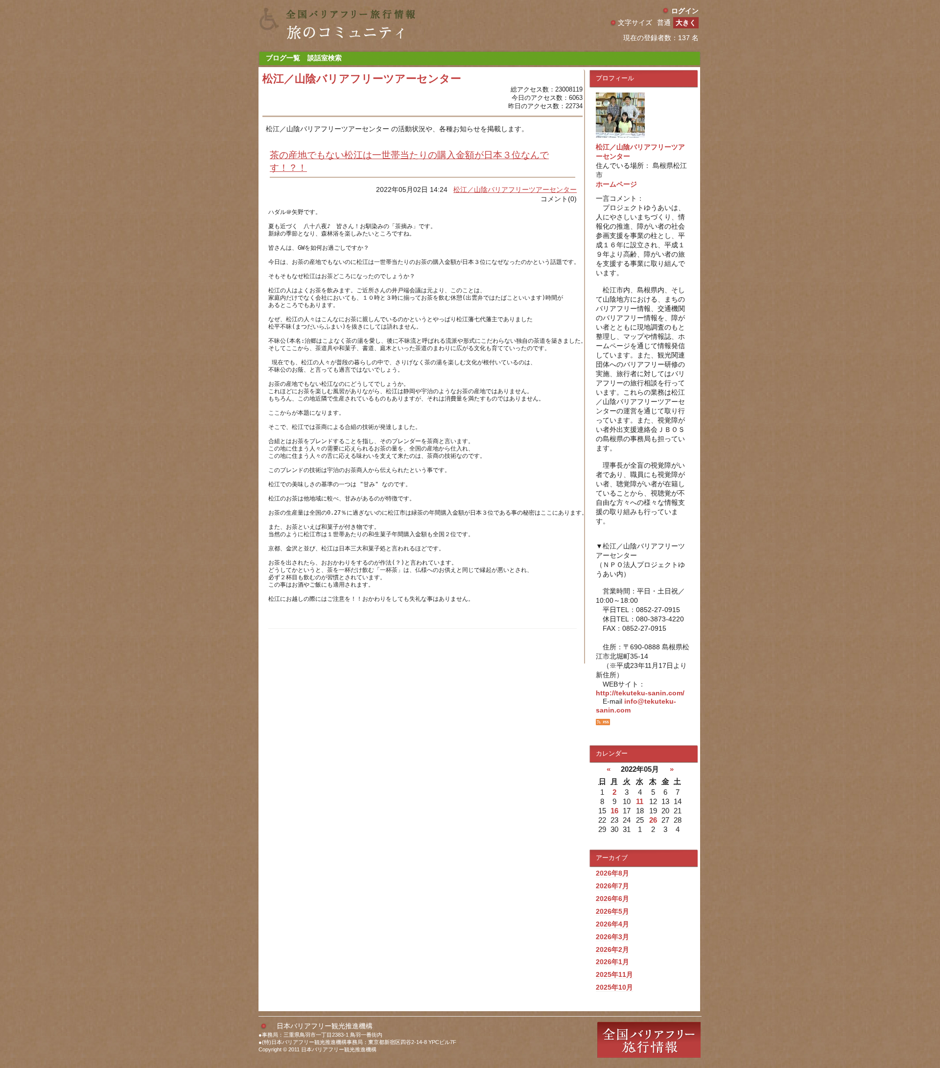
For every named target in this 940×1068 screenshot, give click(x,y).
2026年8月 (612, 873)
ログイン (685, 11)
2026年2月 (612, 949)
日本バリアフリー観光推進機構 (325, 1026)
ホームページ (616, 184)
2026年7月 (612, 886)
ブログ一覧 (283, 58)
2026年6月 (612, 898)
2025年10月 (614, 987)
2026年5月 (612, 911)
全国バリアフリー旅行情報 (649, 1039)
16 (614, 811)
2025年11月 (614, 974)
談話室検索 (324, 58)
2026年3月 (612, 937)
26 (653, 820)
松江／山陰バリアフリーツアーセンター (515, 189)
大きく (686, 22)
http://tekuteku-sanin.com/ (640, 693)
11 (639, 801)
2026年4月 (612, 924)
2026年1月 (612, 962)
